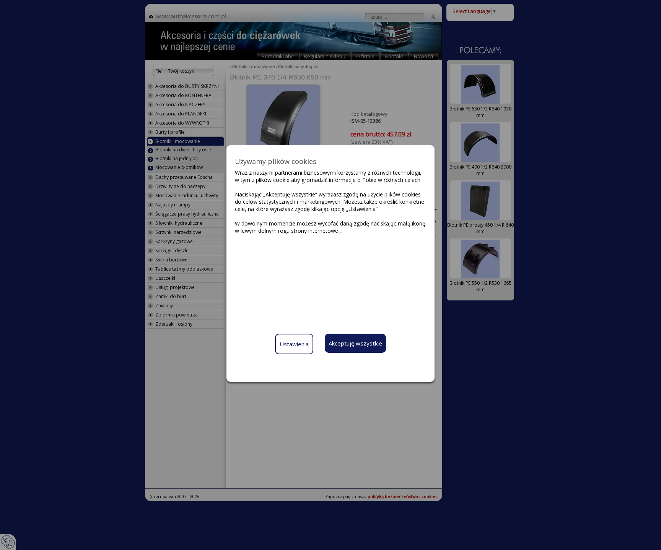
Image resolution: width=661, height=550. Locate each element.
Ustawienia (294, 344)
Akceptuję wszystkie (355, 343)
